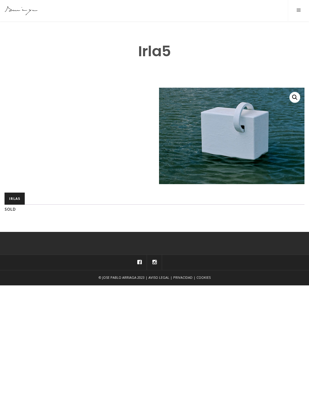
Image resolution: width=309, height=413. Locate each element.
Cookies (203, 277)
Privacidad (183, 277)
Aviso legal (158, 277)
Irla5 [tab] (14, 198)
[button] (294, 97)
